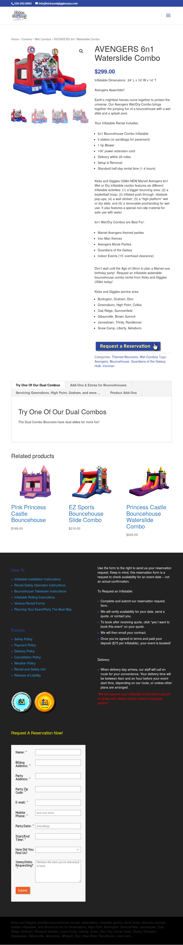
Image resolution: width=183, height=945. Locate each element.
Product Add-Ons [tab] (123, 392)
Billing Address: (22, 764)
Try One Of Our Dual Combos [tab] (38, 385)
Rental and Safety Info (30, 669)
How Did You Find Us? (24, 851)
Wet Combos (43, 39)
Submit (23, 890)
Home (15, 39)
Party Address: (22, 777)
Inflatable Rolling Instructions (34, 597)
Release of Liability (27, 675)
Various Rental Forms (29, 603)
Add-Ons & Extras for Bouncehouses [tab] (98, 385)
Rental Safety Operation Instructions (39, 585)
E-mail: (21, 802)
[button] (81, 51)
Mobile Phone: (20, 814)
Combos (26, 39)
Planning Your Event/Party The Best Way (43, 609)
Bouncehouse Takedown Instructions (40, 591)
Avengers (101, 361)
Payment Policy (25, 645)
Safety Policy (23, 639)
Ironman (108, 366)
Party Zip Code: (22, 791)
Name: (20, 752)
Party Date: (23, 826)
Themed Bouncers (125, 357)
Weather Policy (24, 663)
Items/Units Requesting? (24, 863)
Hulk (98, 366)
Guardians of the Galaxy (148, 361)
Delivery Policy (24, 651)
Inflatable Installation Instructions (37, 579)
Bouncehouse (119, 361)
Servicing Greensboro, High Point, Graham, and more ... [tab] (58, 392)
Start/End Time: (22, 838)
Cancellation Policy (27, 657)
